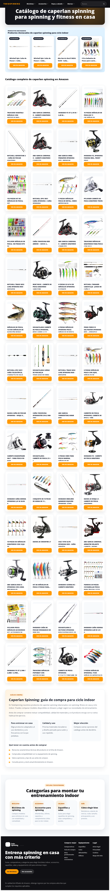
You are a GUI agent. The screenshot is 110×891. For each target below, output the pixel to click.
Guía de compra (69, 850)
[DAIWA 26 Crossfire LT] (42, 527)
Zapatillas (82, 847)
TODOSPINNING (11, 4)
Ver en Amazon (19, 65)
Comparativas (69, 847)
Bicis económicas (68, 858)
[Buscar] (104, 4)
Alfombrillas (83, 853)
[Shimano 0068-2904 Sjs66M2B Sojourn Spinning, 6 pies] (67, 484)
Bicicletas (30, 4)
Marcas (70, 4)
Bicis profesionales (69, 854)
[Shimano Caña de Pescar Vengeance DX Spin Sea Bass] (42, 613)
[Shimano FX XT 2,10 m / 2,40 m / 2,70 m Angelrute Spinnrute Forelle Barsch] (67, 98)
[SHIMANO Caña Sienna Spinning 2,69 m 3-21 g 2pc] (93, 613)
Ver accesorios (27, 872)
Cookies (95, 853)
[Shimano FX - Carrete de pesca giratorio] (93, 441)
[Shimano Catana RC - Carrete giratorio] (67, 570)
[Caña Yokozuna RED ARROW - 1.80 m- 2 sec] (42, 227)
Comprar (16, 121)
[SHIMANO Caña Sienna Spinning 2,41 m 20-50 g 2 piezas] (16, 484)
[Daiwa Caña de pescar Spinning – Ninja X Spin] (16, 399)
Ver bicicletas (12, 872)
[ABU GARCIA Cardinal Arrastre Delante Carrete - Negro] (93, 527)
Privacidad (96, 850)
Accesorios (43, 4)
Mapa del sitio (98, 856)
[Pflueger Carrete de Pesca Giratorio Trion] (93, 184)
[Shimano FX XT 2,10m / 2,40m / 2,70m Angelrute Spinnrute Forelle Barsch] (16, 656)
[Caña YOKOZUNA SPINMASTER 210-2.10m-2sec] (42, 399)
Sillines (81, 856)
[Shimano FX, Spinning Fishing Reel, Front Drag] (93, 141)
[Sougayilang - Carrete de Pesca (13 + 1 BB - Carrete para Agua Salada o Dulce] (42, 441)
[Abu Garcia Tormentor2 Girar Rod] (67, 399)
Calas (80, 850)
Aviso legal (96, 847)
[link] (19, 52)
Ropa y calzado (57, 4)
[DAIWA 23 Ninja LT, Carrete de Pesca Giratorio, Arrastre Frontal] (93, 484)
